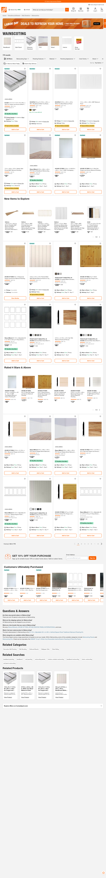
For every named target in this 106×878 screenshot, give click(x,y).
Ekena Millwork (12, 627)
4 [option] (88, 544)
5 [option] (91, 544)
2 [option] (81, 544)
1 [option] (78, 544)
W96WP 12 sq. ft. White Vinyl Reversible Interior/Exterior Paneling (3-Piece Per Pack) (55, 639)
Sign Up (92, 558)
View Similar (15, 298)
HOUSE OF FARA (23, 627)
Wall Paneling (26, 15)
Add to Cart (15, 129)
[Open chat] (105, 23)
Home (4, 15)
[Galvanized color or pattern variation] (36, 335)
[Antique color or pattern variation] (58, 274)
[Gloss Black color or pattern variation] (31, 335)
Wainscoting (35, 15)
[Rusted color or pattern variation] (56, 274)
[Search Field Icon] (67, 9)
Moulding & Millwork (14, 15)
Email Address (70, 554)
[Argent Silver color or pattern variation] (40, 335)
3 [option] (84, 544)
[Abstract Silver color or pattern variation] (38, 335)
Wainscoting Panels (88, 637)
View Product (8, 697)
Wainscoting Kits (8, 639)
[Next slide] (99, 237)
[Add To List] (25, 68)
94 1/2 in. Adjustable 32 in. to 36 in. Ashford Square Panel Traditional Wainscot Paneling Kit (56, 632)
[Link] (15, 100)
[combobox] (48, 9)
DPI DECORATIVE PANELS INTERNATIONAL (42, 627)
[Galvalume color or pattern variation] (61, 274)
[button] (96, 63)
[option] (101, 544)
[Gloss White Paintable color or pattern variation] (33, 335)
